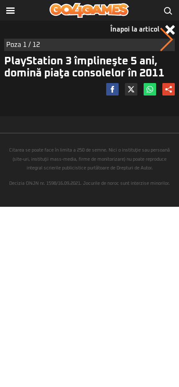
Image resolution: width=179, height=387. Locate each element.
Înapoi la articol (135, 29)
